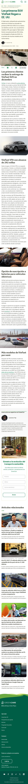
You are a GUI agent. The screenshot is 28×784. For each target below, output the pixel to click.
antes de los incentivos (7, 372)
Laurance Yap (9, 42)
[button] (25, 2)
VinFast (3, 83)
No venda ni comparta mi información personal (14, 782)
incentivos (7, 311)
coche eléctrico (21, 83)
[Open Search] (22, 2)
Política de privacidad (14, 780)
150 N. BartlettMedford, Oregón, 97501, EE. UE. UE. (9, 766)
